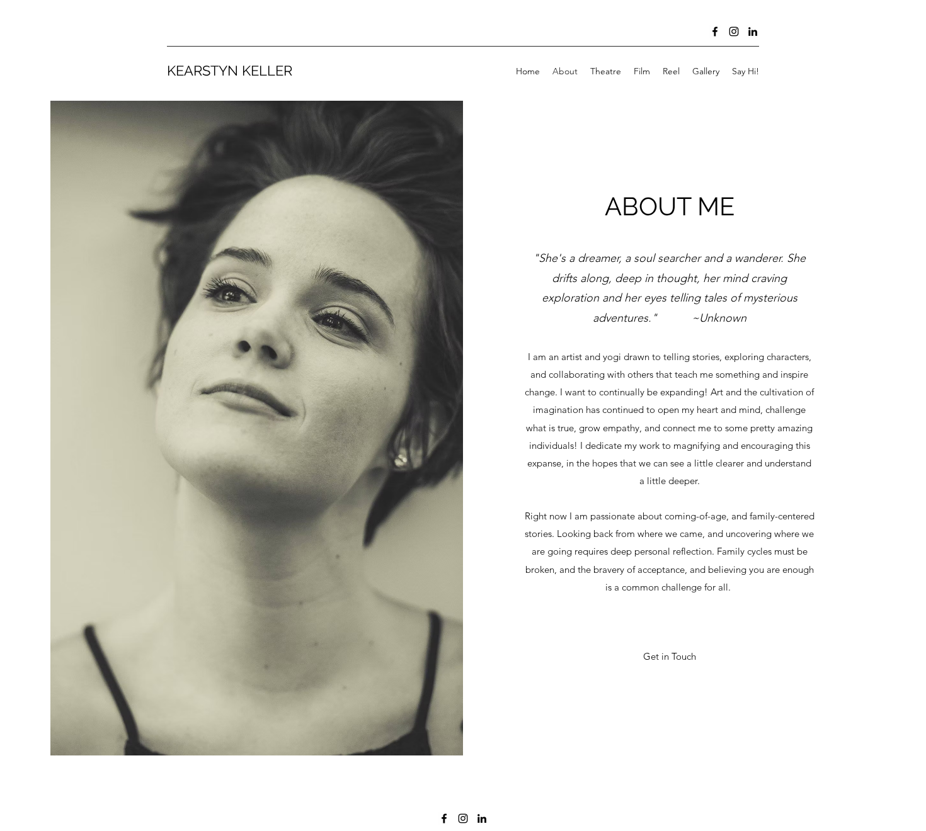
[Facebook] (715, 31)
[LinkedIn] (752, 31)
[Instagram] (734, 31)
